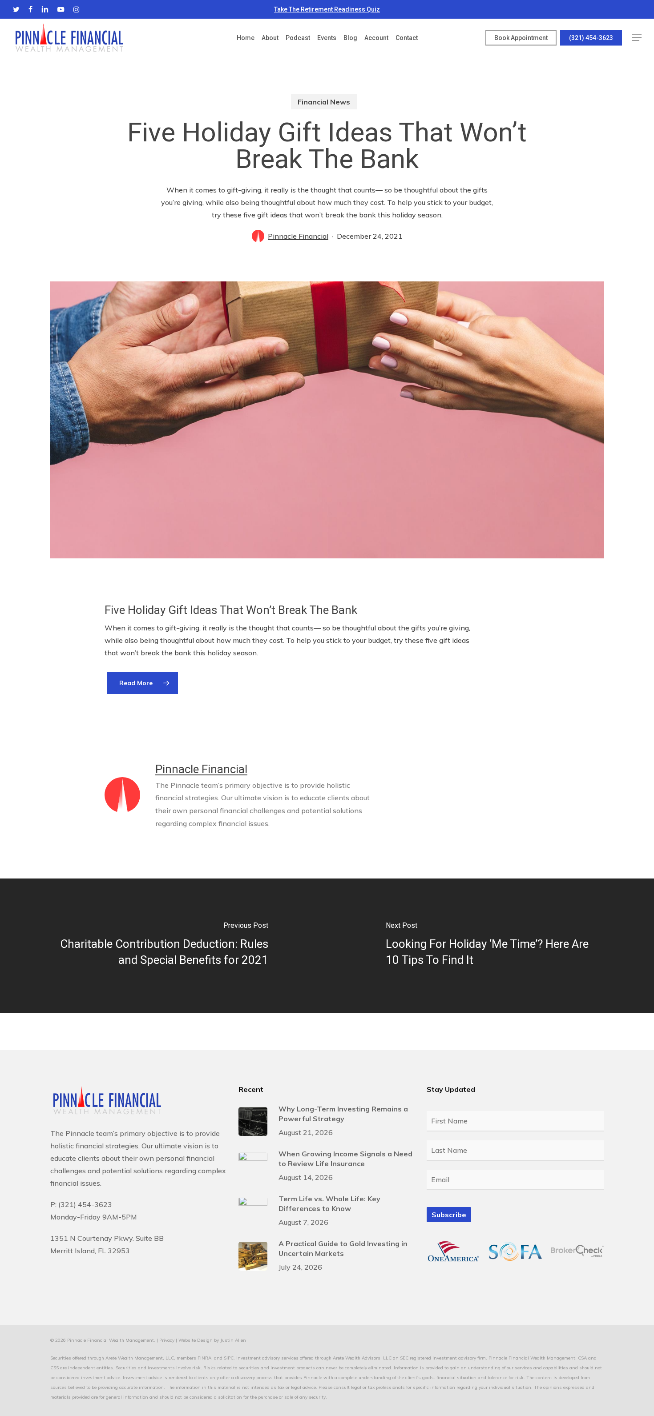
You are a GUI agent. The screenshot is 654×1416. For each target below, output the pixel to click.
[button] (637, 37)
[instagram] (76, 9)
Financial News (324, 101)
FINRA (204, 1358)
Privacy (166, 1340)
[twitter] (16, 9)
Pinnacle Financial (298, 236)
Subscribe (449, 1214)
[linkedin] (44, 9)
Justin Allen (233, 1340)
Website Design (195, 1340)
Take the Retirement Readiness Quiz (327, 9)
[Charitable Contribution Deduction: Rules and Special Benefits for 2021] (163, 945)
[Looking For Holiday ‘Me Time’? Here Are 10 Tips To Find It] (490, 945)
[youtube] (61, 9)
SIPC (229, 1358)
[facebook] (30, 9)
